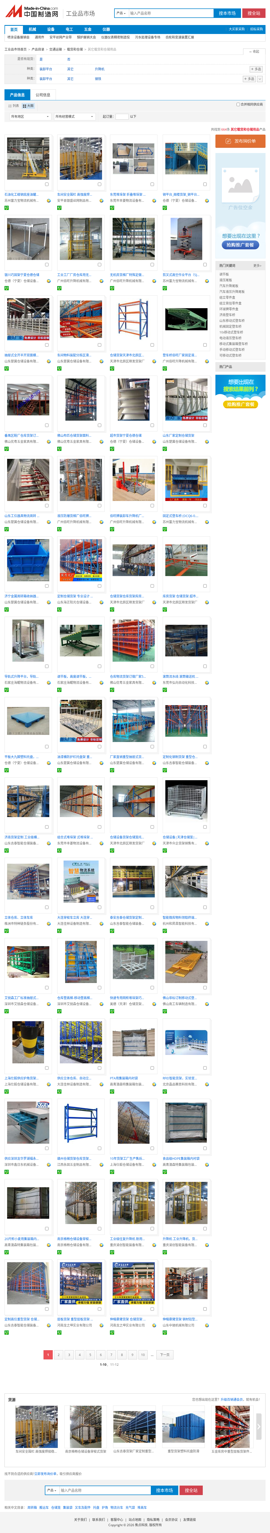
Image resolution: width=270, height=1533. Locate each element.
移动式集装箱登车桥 (233, 344)
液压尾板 (225, 280)
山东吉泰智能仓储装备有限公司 (181, 763)
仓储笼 (56, 1507)
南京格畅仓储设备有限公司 (75, 1245)
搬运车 (44, 1507)
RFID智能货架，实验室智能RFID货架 (181, 1078)
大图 (30, 106)
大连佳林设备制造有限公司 (75, 923)
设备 (51, 29)
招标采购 (256, 29)
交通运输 (55, 49)
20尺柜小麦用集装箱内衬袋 (22, 1239)
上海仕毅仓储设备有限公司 (22, 1084)
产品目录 (38, 49)
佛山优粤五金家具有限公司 (22, 441)
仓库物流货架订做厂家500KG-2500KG (128, 676)
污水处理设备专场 (147, 37)
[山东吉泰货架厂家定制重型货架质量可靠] (134, 1427)
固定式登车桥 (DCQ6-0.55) (181, 516)
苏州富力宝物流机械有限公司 (22, 200)
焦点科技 (141, 1525)
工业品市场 (80, 13)
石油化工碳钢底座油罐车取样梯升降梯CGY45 (22, 194)
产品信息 (17, 94)
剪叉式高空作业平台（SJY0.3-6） (181, 275)
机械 (32, 29)
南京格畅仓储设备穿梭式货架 (75, 1239)
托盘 (96, 1507)
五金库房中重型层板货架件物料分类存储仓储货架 (232, 1451)
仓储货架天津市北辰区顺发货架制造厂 (128, 355)
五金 (87, 29)
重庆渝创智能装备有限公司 (128, 1245)
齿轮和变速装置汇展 (180, 37)
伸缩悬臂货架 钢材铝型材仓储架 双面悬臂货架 (181, 1319)
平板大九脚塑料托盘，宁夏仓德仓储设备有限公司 (22, 757)
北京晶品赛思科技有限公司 (181, 1084)
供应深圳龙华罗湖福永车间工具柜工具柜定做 (22, 1158)
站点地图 (135, 1519)
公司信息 (43, 94)
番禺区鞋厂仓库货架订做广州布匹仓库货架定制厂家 (22, 435)
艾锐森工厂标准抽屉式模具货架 (22, 998)
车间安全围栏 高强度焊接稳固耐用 (75, 194)
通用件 (39, 37)
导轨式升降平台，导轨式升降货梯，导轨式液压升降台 (22, 676)
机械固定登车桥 (230, 326)
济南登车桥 (227, 315)
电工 (69, 29)
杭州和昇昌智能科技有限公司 (181, 923)
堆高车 (142, 1507)
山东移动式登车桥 (232, 320)
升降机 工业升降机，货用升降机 (181, 1239)
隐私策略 (153, 1519)
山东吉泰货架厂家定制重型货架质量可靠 (134, 1451)
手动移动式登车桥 (232, 349)
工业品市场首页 (15, 49)
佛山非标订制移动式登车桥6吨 (181, 998)
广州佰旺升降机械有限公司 (75, 281)
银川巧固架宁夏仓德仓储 (21, 275)
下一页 (165, 1355)
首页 (14, 29)
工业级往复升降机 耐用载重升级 (128, 1239)
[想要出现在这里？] (240, 205)
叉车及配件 (83, 1507)
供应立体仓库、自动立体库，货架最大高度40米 (75, 1078)
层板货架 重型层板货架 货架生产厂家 (75, 1319)
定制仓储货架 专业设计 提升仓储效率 (75, 596)
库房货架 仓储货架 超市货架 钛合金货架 (181, 596)
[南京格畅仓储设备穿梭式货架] (86, 1427)
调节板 (224, 274)
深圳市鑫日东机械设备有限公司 (22, 1164)
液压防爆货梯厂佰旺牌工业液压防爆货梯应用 (75, 516)
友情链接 (189, 1519)
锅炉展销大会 (86, 37)
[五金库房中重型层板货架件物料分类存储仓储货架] (232, 1427)
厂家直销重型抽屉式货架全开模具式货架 (128, 757)
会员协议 (171, 1519)
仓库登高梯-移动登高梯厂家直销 (75, 998)
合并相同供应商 (252, 104)
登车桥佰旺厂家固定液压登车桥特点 (181, 355)
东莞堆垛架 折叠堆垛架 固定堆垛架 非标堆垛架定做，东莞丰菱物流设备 (128, 194)
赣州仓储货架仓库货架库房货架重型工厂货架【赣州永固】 (75, 1158)
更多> (257, 265)
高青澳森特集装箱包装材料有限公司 (128, 1084)
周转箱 (32, 1507)
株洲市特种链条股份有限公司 (22, 923)
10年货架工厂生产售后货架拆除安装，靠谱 (128, 1158)
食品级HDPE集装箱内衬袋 (181, 1158)
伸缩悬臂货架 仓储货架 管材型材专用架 (128, 1319)
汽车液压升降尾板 (232, 291)
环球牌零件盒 (228, 309)
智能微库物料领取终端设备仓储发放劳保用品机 (181, 917)
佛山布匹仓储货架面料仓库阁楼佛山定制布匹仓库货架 (75, 435)
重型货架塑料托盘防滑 (183, 1451)
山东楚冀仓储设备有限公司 (22, 361)
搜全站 (254, 13)
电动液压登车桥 (230, 338)
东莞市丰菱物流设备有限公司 (128, 200)
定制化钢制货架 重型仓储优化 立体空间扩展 (181, 757)
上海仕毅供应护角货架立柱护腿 (22, 1078)
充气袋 (130, 1507)
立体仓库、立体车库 (18, 917)
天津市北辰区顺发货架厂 (127, 361)
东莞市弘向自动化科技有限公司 (181, 682)
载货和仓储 (75, 49)
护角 (105, 1507)
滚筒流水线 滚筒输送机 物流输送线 (181, 676)
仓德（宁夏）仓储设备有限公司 (181, 200)
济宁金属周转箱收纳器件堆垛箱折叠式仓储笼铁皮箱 (22, 596)
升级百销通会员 (232, 1399)
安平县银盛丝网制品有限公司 (75, 200)
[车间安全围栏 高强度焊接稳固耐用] (37, 1427)
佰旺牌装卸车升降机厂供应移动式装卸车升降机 (128, 516)
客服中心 (116, 1519)
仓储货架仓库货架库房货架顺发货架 (128, 596)
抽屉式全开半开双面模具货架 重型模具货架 (22, 355)
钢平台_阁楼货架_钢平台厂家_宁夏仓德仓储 (181, 194)
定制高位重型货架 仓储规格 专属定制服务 (22, 1319)
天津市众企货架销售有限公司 (181, 843)
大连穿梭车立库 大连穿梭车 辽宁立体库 (75, 917)
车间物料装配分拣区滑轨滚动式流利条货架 (75, 355)
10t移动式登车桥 (231, 332)
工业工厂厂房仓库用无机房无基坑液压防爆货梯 (75, 275)
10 (143, 1355)
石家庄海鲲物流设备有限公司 (22, 682)
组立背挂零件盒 (230, 303)
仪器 (106, 29)
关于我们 (80, 1519)
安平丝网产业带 (61, 37)
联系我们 (98, 1519)
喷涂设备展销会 (18, 37)
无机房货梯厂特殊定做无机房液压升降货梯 (128, 275)
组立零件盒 (227, 297)
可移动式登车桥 (230, 355)
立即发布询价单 (45, 1474)
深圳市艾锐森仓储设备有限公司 (22, 1004)
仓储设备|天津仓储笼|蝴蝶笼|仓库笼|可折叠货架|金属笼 (181, 837)
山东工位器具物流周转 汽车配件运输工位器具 (22, 516)
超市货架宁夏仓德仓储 (126, 435)
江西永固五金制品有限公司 (75, 1164)
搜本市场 (227, 13)
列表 (16, 106)
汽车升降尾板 (228, 286)
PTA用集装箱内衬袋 (124, 1078)
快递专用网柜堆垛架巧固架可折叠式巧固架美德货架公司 (128, 998)
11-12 (114, 1364)
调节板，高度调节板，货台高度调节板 (75, 676)
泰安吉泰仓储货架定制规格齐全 (128, 917)
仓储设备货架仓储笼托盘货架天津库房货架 (128, 837)
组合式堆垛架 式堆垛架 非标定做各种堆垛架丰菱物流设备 (75, 837)
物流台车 (116, 1507)
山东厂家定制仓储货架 (178, 435)
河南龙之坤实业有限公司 (74, 1325)
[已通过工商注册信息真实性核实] (6, 208)
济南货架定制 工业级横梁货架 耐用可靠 (22, 837)
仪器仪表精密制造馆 (115, 37)
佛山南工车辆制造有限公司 (181, 1004)
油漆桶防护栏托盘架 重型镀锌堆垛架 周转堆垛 (75, 757)
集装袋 (68, 1507)
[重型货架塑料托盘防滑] (183, 1427)
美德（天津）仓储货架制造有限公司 (128, 1004)
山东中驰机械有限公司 (178, 1325)
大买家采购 (237, 29)
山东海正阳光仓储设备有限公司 (75, 602)
